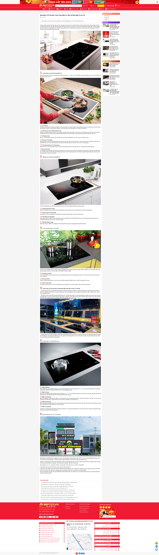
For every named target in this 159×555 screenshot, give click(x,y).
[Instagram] (106, 507)
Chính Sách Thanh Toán (84, 506)
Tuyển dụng (68, 508)
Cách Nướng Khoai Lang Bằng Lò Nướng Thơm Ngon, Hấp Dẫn (115, 64)
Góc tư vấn (106, 15)
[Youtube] (109, 507)
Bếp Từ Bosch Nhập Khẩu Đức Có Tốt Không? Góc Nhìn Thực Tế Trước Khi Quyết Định (58, 493)
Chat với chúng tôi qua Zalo (156, 546)
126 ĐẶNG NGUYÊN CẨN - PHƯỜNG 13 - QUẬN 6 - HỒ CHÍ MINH (107, 537)
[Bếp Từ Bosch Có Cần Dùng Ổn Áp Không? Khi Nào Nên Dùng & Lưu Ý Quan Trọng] (106, 54)
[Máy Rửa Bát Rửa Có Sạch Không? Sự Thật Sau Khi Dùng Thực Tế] (106, 47)
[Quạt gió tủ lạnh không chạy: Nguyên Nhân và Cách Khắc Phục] (106, 70)
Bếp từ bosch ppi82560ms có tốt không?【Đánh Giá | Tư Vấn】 (114, 83)
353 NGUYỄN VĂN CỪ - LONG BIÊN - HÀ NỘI (47, 530)
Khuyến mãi (106, 17)
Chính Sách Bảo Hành (84, 511)
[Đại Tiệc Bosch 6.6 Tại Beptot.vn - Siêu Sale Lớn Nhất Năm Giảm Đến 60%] (106, 34)
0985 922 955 (74, 529)
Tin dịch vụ (106, 19)
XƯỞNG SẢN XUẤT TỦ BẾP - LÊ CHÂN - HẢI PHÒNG (109, 526)
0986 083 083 (83, 529)
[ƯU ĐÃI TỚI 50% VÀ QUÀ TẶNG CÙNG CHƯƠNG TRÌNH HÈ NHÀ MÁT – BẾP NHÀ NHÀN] (106, 25)
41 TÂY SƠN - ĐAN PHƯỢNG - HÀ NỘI (46, 536)
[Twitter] (103, 507)
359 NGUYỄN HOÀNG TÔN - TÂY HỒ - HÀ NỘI (48, 532)
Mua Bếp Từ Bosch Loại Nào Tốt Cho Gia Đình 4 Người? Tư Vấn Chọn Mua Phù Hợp (58, 491)
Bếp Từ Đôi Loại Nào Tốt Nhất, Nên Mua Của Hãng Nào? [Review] (115, 77)
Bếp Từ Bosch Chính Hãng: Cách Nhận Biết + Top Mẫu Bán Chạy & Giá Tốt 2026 (114, 41)
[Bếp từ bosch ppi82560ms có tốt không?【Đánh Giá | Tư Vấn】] (106, 83)
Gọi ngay (156, 543)
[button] (111, 9)
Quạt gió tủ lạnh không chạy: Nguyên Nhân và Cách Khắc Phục (114, 70)
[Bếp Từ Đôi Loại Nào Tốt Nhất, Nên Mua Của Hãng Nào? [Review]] (106, 77)
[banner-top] (79, 1)
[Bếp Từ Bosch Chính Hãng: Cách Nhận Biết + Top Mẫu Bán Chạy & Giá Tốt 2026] (106, 40)
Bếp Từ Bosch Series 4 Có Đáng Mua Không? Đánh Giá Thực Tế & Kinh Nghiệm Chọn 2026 (59, 497)
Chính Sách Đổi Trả (83, 510)
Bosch (81, 388)
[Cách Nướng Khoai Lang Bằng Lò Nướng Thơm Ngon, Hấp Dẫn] (106, 64)
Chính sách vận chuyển (84, 508)
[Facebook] (101, 507)
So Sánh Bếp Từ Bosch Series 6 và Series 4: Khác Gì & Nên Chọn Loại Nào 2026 (57, 495)
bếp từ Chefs (67, 393)
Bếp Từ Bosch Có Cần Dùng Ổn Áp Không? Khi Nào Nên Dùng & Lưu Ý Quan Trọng (114, 54)
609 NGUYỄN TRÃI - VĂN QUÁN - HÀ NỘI (47, 528)
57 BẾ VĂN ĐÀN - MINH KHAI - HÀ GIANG (111, 544)
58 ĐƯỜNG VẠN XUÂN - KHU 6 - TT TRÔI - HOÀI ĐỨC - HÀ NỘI (50, 538)
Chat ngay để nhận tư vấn (156, 549)
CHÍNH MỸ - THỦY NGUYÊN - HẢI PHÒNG (111, 524)
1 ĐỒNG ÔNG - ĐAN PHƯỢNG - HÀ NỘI (47, 534)
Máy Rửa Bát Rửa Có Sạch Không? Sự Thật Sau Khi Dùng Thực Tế (114, 48)
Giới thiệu (67, 506)
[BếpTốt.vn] (47, 5)
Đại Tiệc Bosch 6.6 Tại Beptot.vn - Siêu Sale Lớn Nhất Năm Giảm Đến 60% (114, 33)
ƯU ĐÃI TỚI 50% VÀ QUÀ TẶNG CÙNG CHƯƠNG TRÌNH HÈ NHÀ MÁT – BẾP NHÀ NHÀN (114, 26)
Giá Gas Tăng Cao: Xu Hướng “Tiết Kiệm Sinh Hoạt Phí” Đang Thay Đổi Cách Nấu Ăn (58, 499)
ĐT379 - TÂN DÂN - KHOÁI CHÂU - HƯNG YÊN (110, 530)
